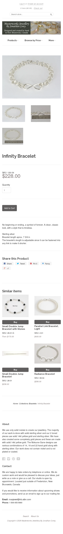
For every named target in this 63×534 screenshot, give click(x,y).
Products (12, 40)
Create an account (35, 4)
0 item (26, 8)
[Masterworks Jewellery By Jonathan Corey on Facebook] (3, 458)
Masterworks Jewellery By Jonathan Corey (38, 520)
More (51, 40)
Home (15, 403)
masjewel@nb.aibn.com (20, 499)
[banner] (31, 28)
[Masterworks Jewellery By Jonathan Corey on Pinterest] (13, 458)
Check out (38, 8)
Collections (23, 403)
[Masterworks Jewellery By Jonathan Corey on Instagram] (8, 458)
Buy (15, 322)
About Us (35, 516)
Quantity (6, 185)
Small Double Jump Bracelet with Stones (13, 327)
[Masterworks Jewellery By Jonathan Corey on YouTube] (18, 458)
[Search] (51, 14)
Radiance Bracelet (44, 374)
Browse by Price (33, 40)
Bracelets (32, 403)
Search (26, 516)
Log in (22, 4)
